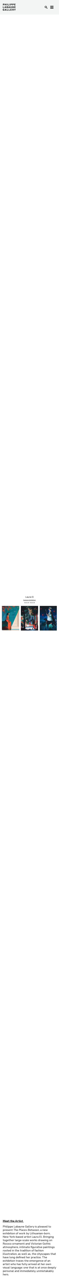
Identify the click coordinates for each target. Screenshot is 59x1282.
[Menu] (52, 7)
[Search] (46, 7)
